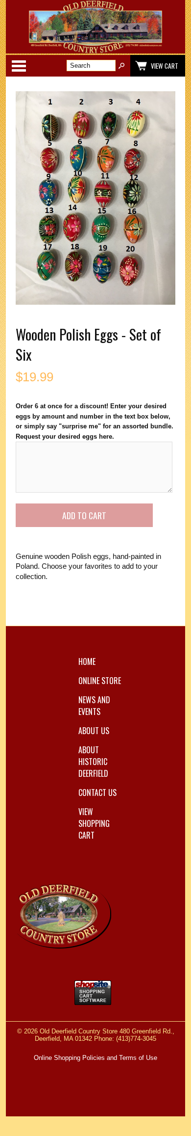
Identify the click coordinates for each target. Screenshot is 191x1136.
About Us (93, 731)
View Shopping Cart (94, 823)
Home (87, 661)
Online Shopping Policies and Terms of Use (95, 1057)
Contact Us (97, 792)
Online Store (99, 681)
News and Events (94, 705)
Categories (18, 66)
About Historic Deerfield (93, 761)
